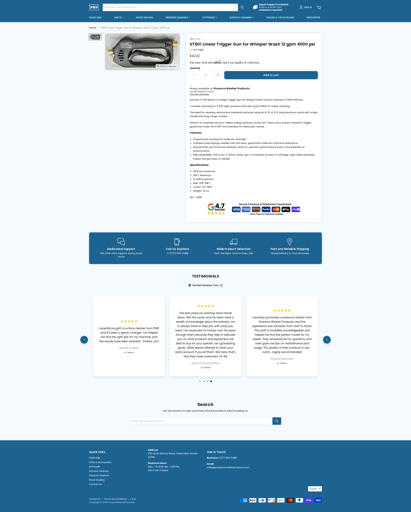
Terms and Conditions (115, 498)
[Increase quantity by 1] (218, 75)
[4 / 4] (211, 381)
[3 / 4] (207, 381)
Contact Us (95, 484)
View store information (199, 94)
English (313, 488)
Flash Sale (95, 17)
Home (92, 27)
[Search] (242, 7)
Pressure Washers (177, 17)
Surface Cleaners (241, 17)
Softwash (209, 17)
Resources (314, 17)
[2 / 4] (203, 381)
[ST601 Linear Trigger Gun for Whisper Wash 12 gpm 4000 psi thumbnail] (95, 37)
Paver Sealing (144, 17)
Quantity (195, 68)
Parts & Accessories (100, 462)
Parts (118, 17)
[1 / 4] (200, 381)
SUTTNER (198, 49)
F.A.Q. (133, 498)
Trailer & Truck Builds (280, 17)
